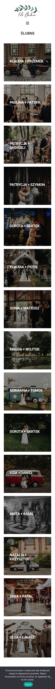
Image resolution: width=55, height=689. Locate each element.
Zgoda (28, 684)
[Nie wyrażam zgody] (51, 677)
